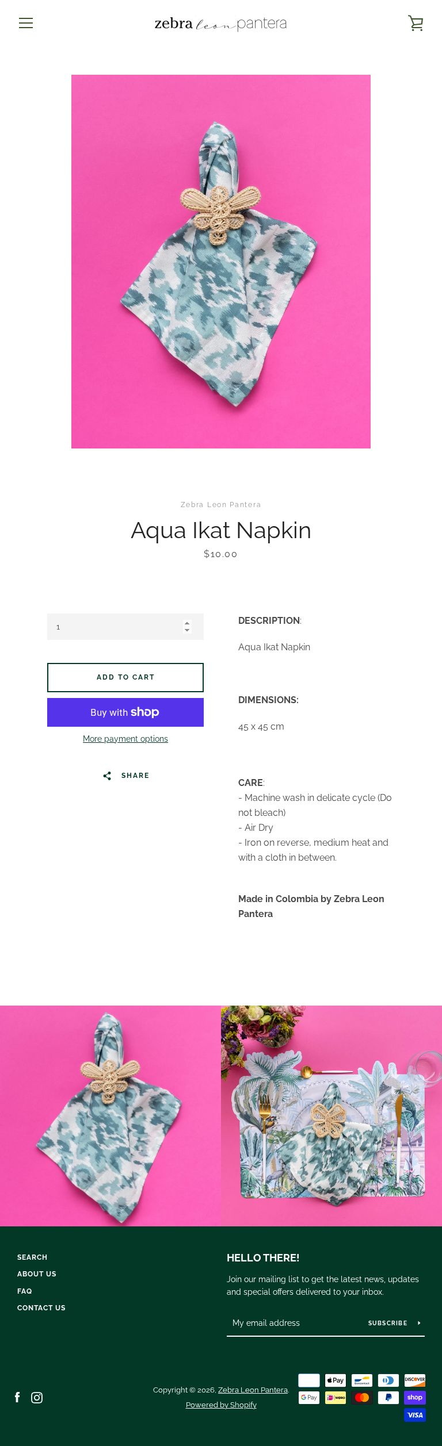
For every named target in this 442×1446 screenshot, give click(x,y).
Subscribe (389, 1323)
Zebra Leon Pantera (253, 1390)
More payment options (125, 738)
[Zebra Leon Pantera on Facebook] (17, 1396)
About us (36, 1274)
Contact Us (41, 1308)
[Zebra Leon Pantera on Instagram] (37, 1396)
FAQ (24, 1291)
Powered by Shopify (221, 1405)
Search (32, 1257)
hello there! (263, 1258)
